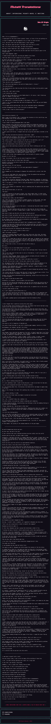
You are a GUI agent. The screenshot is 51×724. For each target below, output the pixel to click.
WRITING (41, 13)
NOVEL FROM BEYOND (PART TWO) (13, 704)
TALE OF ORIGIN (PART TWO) (38, 704)
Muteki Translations (25, 6)
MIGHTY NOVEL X (29, 13)
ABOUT (8, 13)
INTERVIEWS (17, 13)
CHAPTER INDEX (26, 704)
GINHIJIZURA (8, 712)
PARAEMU (7, 714)
